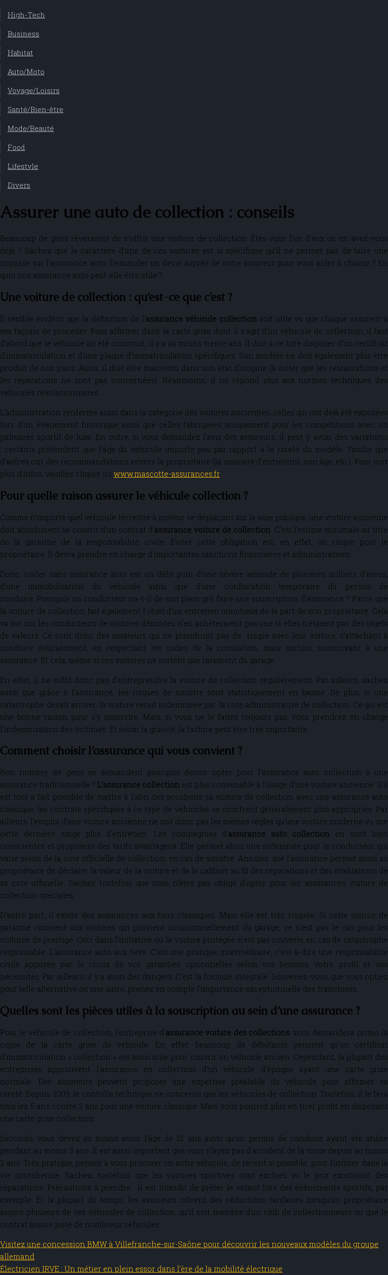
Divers (19, 185)
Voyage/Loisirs (34, 90)
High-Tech (26, 14)
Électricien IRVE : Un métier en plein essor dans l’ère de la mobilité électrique (141, 1269)
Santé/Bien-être (35, 109)
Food (16, 147)
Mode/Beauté (31, 128)
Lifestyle (23, 166)
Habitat (20, 52)
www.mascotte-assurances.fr (167, 474)
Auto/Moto (26, 71)
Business (23, 33)
